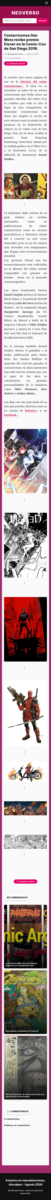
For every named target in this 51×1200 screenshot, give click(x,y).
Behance (30, 410)
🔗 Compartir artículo (15, 63)
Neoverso (25, 13)
